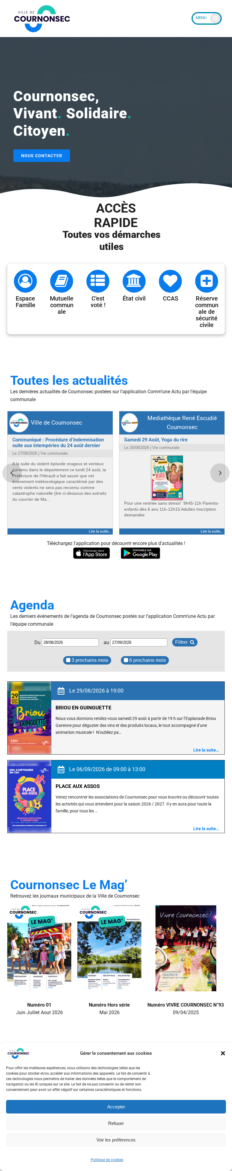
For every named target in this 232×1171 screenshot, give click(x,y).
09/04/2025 (185, 1008)
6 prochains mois (147, 660)
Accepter (116, 1106)
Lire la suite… (206, 750)
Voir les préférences (116, 1139)
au (107, 642)
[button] (223, 1053)
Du (38, 642)
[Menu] (207, 18)
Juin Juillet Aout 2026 (39, 1008)
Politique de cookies (107, 1160)
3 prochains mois (89, 660)
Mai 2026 (109, 1008)
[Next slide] (220, 473)
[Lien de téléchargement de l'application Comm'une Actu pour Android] (140, 553)
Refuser (116, 1123)
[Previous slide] (12, 473)
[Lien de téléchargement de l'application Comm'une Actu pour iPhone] (91, 553)
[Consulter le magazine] (39, 989)
